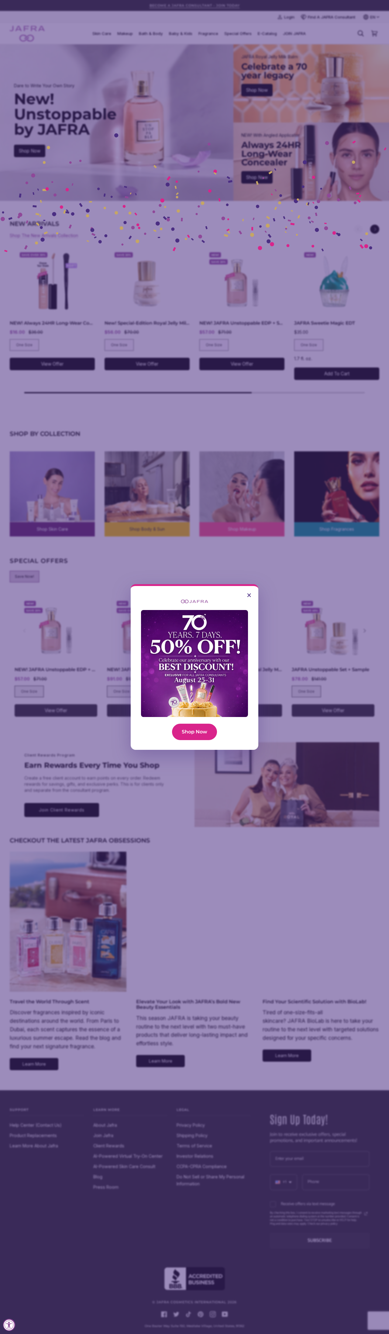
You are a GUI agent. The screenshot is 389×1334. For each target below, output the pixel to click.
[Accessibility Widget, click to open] (9, 1325)
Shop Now (194, 732)
